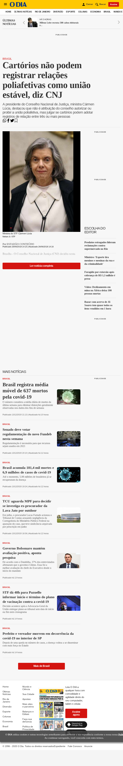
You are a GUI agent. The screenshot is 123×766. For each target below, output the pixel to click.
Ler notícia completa (41, 265)
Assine (113, 4)
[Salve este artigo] (16, 121)
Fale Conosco (75, 746)
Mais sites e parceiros (28, 705)
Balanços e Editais (28, 712)
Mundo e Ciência (26, 687)
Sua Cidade (28, 694)
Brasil (107, 12)
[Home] (18, 6)
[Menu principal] (5, 4)
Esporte (70, 12)
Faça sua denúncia (27, 720)
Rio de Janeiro (42, 12)
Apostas (26, 699)
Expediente (59, 746)
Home (8, 12)
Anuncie (88, 746)
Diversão (58, 12)
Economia (95, 12)
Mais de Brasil (41, 666)
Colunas (82, 12)
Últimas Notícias (23, 12)
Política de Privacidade (28, 727)
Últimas (9, 22)
